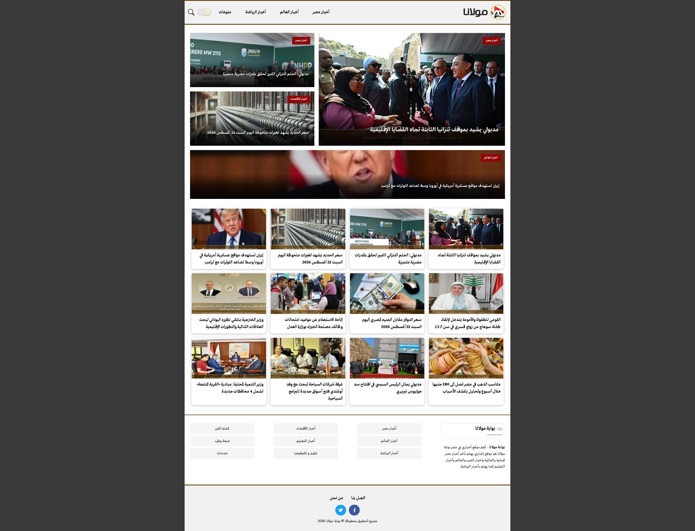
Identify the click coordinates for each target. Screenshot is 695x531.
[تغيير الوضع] (204, 12)
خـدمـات (222, 453)
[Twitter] (340, 510)
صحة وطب (222, 441)
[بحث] (191, 12)
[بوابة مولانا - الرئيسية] (484, 12)
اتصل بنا (358, 498)
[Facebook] (354, 510)
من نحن (336, 498)
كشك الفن (222, 428)
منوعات (225, 12)
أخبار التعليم (305, 441)
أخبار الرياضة (255, 12)
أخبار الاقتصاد (305, 428)
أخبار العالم (289, 12)
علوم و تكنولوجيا (305, 453)
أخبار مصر (321, 12)
